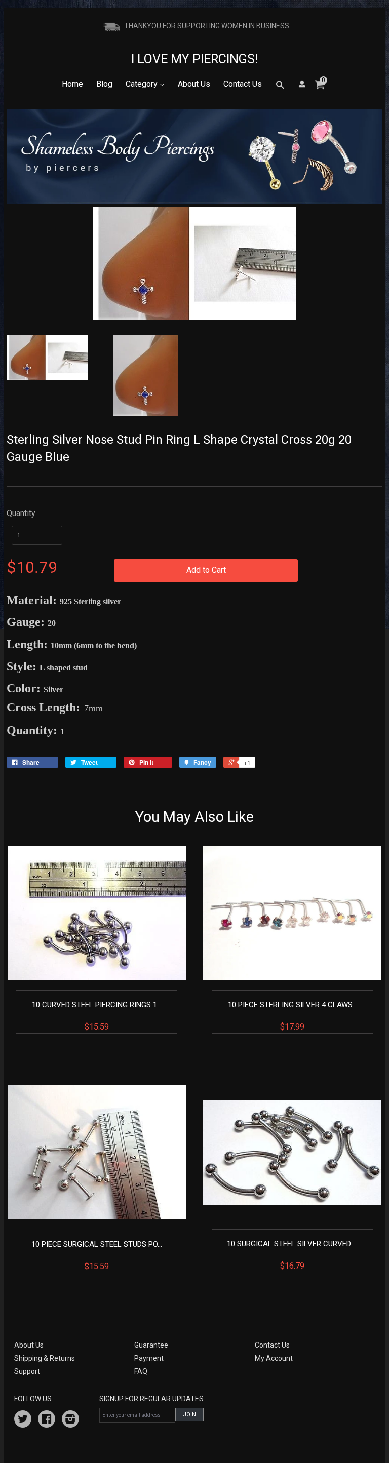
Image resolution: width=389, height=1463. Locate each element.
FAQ (140, 1371)
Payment (149, 1358)
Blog (104, 84)
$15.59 (97, 1016)
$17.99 (292, 1016)
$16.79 (292, 1255)
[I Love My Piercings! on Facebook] (46, 1420)
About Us (194, 84)
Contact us (272, 1345)
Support (27, 1371)
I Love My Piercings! (194, 59)
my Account (274, 1358)
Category (143, 84)
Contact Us (242, 84)
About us (29, 1345)
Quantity (21, 513)
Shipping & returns (44, 1358)
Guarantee (151, 1345)
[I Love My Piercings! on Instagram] (70, 1420)
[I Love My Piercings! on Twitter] (22, 1420)
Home (72, 84)
